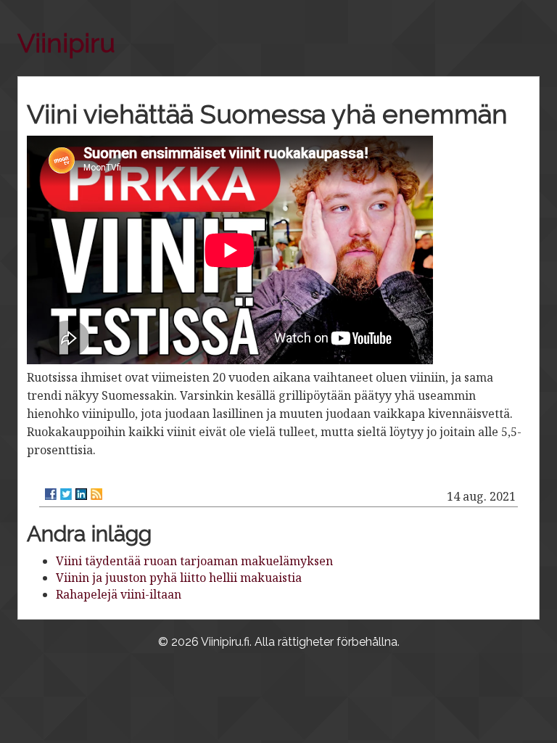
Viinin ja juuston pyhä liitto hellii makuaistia (179, 578)
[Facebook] (51, 494)
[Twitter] (66, 494)
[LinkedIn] (81, 494)
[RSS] (96, 494)
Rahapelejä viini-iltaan (118, 594)
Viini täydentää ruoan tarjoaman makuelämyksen (194, 561)
